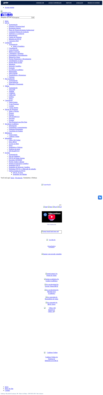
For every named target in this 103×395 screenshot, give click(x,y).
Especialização (13, 82)
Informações (13, 126)
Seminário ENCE (14, 165)
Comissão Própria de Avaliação (19, 32)
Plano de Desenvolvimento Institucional (21, 30)
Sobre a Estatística (18, 46)
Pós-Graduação (10, 79)
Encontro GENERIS (15, 160)
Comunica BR (40, 3)
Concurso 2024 (14, 41)
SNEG (11, 98)
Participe (69, 3)
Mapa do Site (9, 388)
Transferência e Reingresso (17, 75)
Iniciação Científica (15, 66)
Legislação (79, 3)
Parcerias (12, 118)
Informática (8, 138)
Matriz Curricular (14, 52)
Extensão (12, 68)
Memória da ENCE (15, 39)
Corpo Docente (14, 50)
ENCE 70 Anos (18, 172)
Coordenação (13, 48)
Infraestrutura (13, 35)
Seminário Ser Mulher (20, 174)
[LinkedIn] (8, 15)
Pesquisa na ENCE (7, 17)
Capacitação (9, 100)
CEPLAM (12, 95)
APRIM (11, 91)
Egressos (11, 77)
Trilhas (7, 86)
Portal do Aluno (51, 275)
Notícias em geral (14, 149)
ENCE (7, 23)
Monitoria (12, 64)
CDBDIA (12, 93)
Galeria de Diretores (15, 37)
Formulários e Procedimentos (18, 55)
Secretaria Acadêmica (12, 124)
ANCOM (12, 89)
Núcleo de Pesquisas (11, 109)
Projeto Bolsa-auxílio (15, 62)
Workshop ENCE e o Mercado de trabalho (22, 169)
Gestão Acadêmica (51, 281)
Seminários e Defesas (15, 147)
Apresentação (13, 24)
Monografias (13, 71)
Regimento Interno (15, 28)
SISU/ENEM (13, 73)
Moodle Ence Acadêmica (51, 292)
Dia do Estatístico (14, 156)
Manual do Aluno (14, 57)
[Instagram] (5, 15)
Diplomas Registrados (16, 129)
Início (6, 21)
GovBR (5, 3)
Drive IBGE (13, 142)
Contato (11, 106)
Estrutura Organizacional (17, 26)
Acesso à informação (54, 3)
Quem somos (13, 135)
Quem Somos (13, 102)
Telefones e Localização (16, 33)
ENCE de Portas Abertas (17, 158)
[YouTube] (11, 15)
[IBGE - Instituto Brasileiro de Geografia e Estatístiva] (1, 11)
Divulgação (19, 178)
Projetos (11, 115)
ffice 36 (51, 311)
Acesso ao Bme (14, 144)
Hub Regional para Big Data (18, 122)
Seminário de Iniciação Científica (19, 167)
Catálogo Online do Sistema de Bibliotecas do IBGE (51, 359)
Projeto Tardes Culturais (16, 162)
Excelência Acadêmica (16, 70)
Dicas (10, 145)
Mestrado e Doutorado (16, 84)
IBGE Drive (51, 304)
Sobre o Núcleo (14, 111)
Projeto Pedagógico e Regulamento (20, 59)
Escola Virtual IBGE (51, 286)
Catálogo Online (14, 136)
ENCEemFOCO (14, 116)
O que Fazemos (14, 104)
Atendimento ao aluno (16, 61)
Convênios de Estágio (16, 131)
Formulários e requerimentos (18, 127)
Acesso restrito (9, 7)
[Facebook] (2, 15)
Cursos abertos (13, 107)
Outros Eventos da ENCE (17, 171)
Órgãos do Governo (94, 3)
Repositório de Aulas (51, 299)
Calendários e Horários (16, 53)
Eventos (11, 120)
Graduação (8, 43)
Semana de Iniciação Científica (18, 163)
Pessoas (11, 113)
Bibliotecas (8, 133)
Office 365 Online (14, 140)
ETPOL (11, 97)
